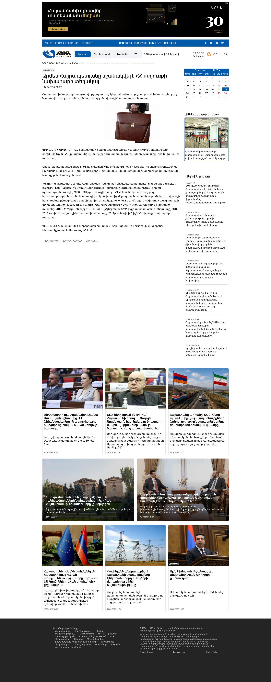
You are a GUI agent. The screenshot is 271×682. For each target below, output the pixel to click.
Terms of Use (179, 652)
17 (187, 89)
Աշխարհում (107, 641)
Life (112, 636)
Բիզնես (100, 631)
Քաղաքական (48, 70)
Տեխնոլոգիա (62, 639)
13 (206, 85)
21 (213, 89)
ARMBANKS (71, 43)
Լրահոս (82, 54)
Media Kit (122, 54)
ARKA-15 (115, 644)
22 (219, 89)
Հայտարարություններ (68, 647)
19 (200, 89)
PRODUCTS (87, 43)
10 (187, 85)
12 (200, 85)
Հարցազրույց (83, 644)
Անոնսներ (101, 644)
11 (194, 85)
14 (213, 85)
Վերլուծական (62, 644)
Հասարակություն (65, 633)
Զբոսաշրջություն (65, 636)
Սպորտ (78, 639)
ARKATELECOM (53, 43)
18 (194, 89)
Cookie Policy (212, 652)
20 (206, 89)
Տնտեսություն (102, 54)
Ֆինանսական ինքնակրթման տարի (76, 641)
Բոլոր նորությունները (65, 628)
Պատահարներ (95, 639)
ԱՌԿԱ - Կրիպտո (107, 633)
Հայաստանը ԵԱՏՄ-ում (92, 636)
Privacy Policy (146, 652)
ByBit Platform (87, 633)
